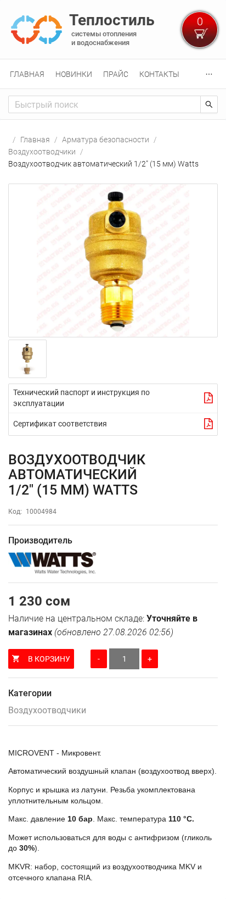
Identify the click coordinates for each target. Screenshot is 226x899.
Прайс (115, 74)
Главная (27, 74)
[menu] (113, 73)
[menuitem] (27, 74)
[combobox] (104, 104)
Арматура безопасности (105, 139)
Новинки (73, 74)
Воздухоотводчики (42, 151)
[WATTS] (113, 563)
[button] (113, 260)
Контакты (159, 74)
